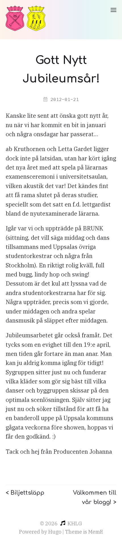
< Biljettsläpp (25, 493)
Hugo (54, 531)
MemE (95, 531)
